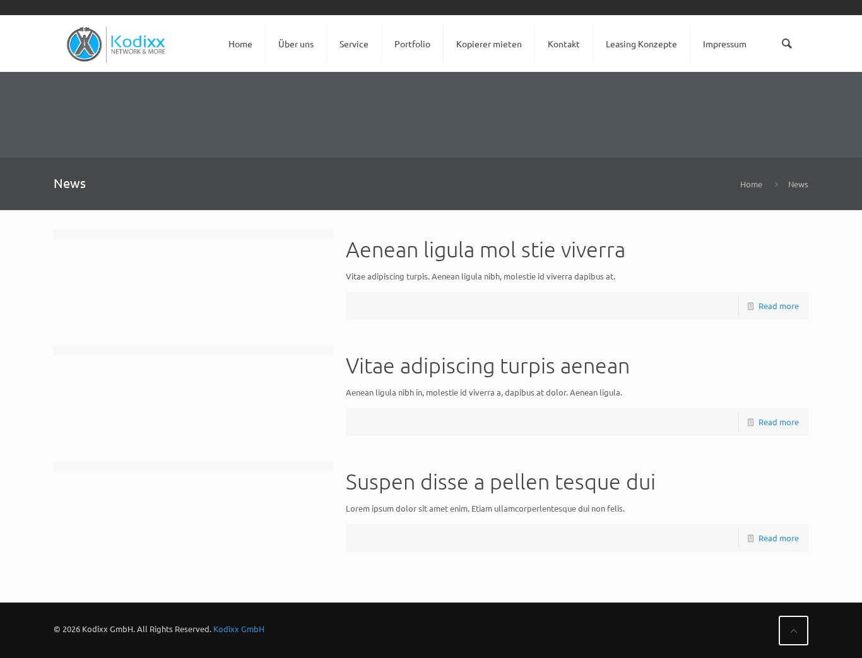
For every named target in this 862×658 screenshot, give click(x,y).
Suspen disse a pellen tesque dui (501, 481)
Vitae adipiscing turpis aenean (488, 365)
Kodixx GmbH (238, 628)
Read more (779, 305)
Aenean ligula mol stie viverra (485, 249)
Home (751, 184)
